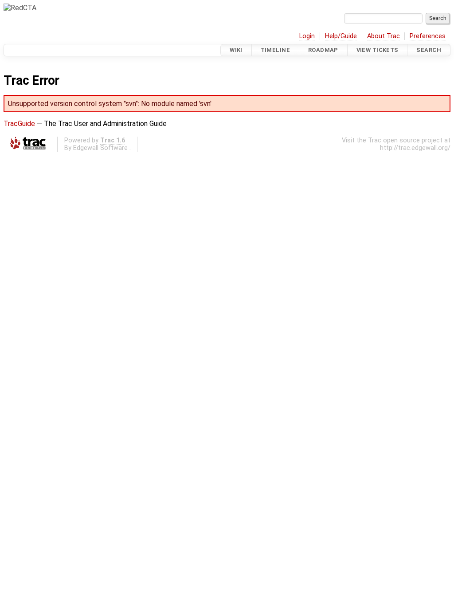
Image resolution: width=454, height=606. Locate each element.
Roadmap (323, 50)
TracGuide (19, 123)
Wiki (236, 50)
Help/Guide (341, 36)
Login (307, 36)
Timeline (275, 50)
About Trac (383, 36)
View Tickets (377, 50)
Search (428, 50)
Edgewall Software (100, 148)
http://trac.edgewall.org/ (415, 148)
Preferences (428, 36)
